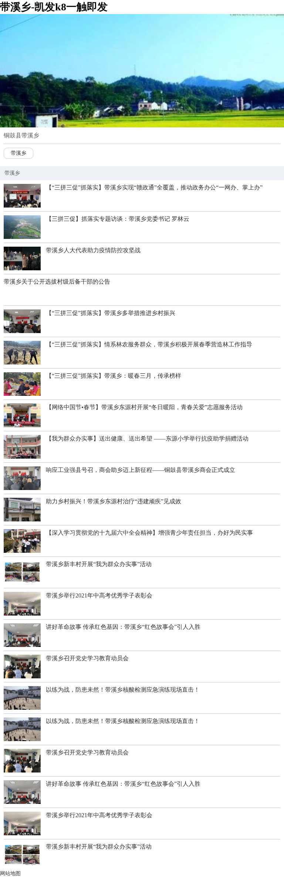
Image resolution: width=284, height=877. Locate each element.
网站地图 (10, 873)
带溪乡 (18, 153)
